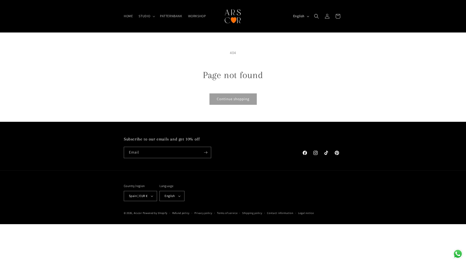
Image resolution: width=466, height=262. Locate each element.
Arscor (138, 213)
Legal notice (306, 213)
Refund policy (181, 213)
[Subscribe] (205, 152)
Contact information (280, 213)
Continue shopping (233, 99)
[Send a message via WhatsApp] (458, 254)
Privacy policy (203, 213)
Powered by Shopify (155, 213)
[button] (146, 16)
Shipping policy (252, 213)
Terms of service (227, 213)
